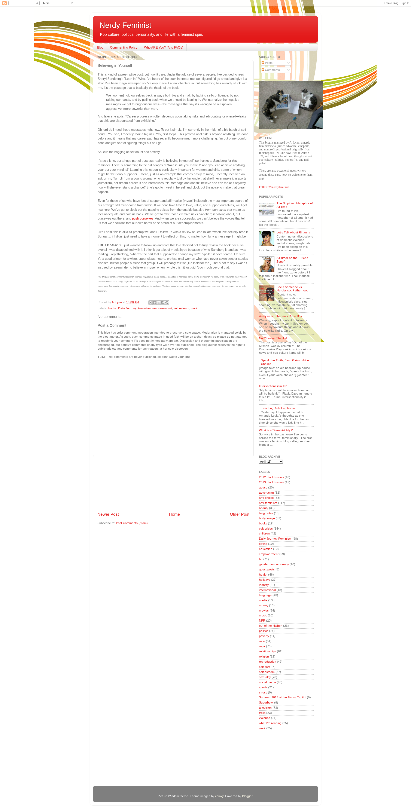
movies (264, 610)
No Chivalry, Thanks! (273, 338)
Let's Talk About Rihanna (293, 232)
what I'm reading (270, 723)
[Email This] (150, 302)
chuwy (219, 796)
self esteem (181, 308)
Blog (100, 47)
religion (264, 656)
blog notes (266, 513)
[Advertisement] (173, 484)
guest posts (267, 569)
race (262, 641)
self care (265, 666)
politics (263, 630)
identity (264, 584)
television (265, 707)
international (267, 590)
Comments (272, 69)
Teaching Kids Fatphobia (278, 408)
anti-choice (266, 497)
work (194, 308)
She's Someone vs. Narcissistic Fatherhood (292, 288)
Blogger (247, 796)
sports (263, 687)
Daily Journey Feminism (134, 308)
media (263, 600)
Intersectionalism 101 (273, 386)
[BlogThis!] (154, 302)
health (263, 574)
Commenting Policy (123, 47)
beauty (263, 508)
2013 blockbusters (271, 482)
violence (264, 718)
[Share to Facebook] (163, 302)
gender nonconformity (274, 564)
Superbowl (266, 702)
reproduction (267, 661)
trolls (262, 712)
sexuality (265, 677)
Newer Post (108, 514)
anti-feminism (268, 503)
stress (263, 692)
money (263, 605)
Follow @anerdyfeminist (274, 187)
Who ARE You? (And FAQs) (163, 47)
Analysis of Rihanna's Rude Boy (280, 316)
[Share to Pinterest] (167, 302)
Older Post (239, 514)
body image (267, 518)
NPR (262, 620)
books (112, 308)
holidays (264, 579)
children (264, 533)
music (263, 615)
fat (260, 559)
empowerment (162, 308)
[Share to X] (158, 302)
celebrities (266, 528)
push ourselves (142, 218)
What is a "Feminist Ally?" (276, 430)
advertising (266, 492)
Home (174, 514)
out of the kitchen (270, 625)
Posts (268, 62)
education (265, 549)
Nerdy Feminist (125, 25)
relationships (267, 651)
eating (263, 543)
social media (267, 682)
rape (262, 646)
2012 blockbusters (271, 477)
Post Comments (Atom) (132, 523)
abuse (263, 487)
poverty (264, 636)
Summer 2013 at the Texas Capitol (282, 697)
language (265, 595)
